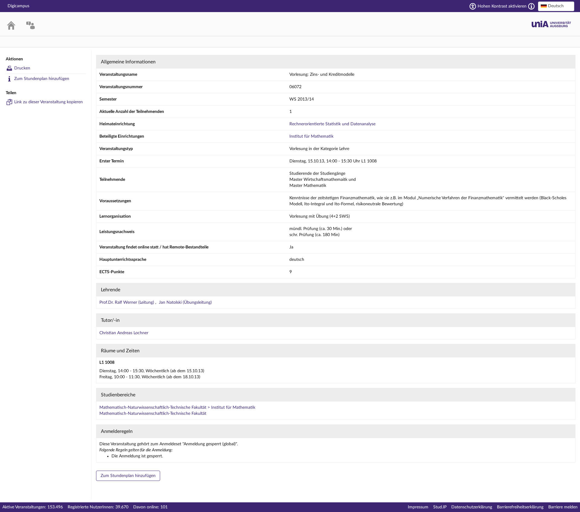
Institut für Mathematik (311, 136)
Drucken (22, 68)
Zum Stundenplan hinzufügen (41, 79)
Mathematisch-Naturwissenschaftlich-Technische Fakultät (152, 413)
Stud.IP (439, 507)
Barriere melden (563, 507)
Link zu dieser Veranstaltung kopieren (48, 102)
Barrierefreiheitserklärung (520, 507)
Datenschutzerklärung (471, 507)
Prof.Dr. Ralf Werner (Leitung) (127, 302)
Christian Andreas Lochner (123, 333)
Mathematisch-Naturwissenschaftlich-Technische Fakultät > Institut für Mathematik (177, 407)
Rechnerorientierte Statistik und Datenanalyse (332, 124)
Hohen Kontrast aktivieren (502, 6)
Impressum (418, 507)
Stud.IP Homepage (551, 24)
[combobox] (556, 6)
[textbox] (556, 6)
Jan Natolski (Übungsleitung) (185, 302)
